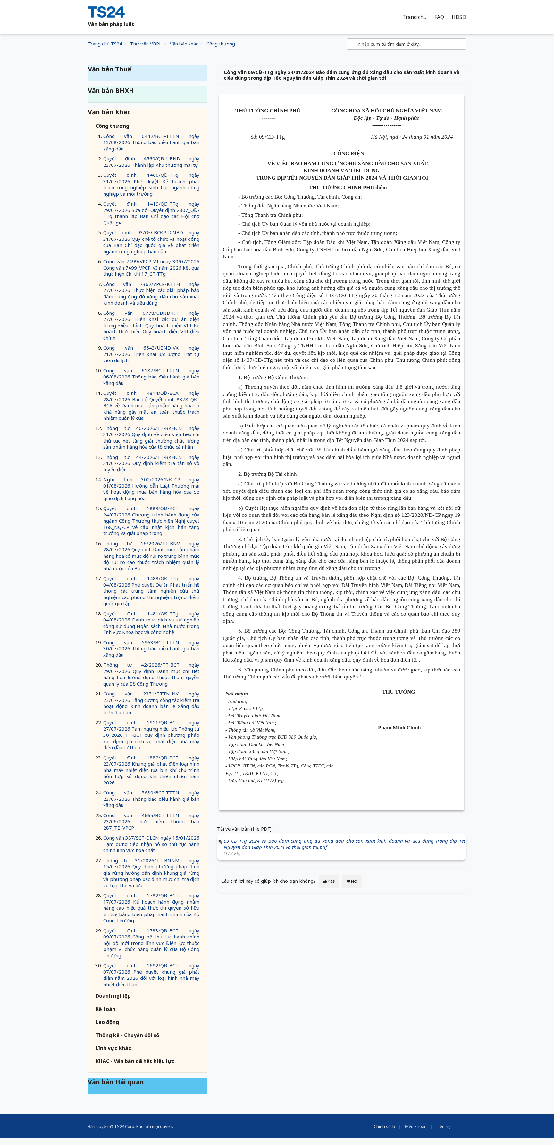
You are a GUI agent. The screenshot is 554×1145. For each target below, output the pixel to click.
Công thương (220, 44)
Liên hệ (443, 1126)
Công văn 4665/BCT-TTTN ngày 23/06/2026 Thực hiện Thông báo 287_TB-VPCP (151, 821)
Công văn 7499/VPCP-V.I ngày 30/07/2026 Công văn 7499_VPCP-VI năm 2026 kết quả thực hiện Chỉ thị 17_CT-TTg (151, 267)
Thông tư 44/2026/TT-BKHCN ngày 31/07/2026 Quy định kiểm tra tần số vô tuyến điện (151, 463)
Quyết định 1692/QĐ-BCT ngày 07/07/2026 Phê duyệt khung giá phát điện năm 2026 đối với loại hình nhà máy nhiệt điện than (151, 974)
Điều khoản (416, 1126)
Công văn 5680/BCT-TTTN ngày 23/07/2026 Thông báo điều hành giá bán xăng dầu (151, 798)
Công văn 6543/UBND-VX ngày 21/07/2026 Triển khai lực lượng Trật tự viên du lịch (151, 354)
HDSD (459, 17)
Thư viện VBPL (146, 44)
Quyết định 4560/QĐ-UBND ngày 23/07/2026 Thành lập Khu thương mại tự (151, 161)
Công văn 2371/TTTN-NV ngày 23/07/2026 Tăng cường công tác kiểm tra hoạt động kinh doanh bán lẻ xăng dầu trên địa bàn (151, 703)
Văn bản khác (184, 44)
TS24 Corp (124, 1126)
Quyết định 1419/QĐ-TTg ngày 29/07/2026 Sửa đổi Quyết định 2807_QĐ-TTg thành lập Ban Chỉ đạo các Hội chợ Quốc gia (151, 213)
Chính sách (384, 1126)
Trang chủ (414, 17)
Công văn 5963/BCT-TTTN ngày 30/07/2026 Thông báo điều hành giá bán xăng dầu (151, 648)
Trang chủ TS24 (105, 44)
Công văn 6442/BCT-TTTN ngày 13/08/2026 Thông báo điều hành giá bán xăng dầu (151, 142)
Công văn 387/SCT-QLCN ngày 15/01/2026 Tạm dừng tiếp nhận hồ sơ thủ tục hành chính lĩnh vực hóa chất (151, 843)
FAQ (439, 17)
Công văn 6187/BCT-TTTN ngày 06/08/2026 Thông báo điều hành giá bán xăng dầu (151, 376)
